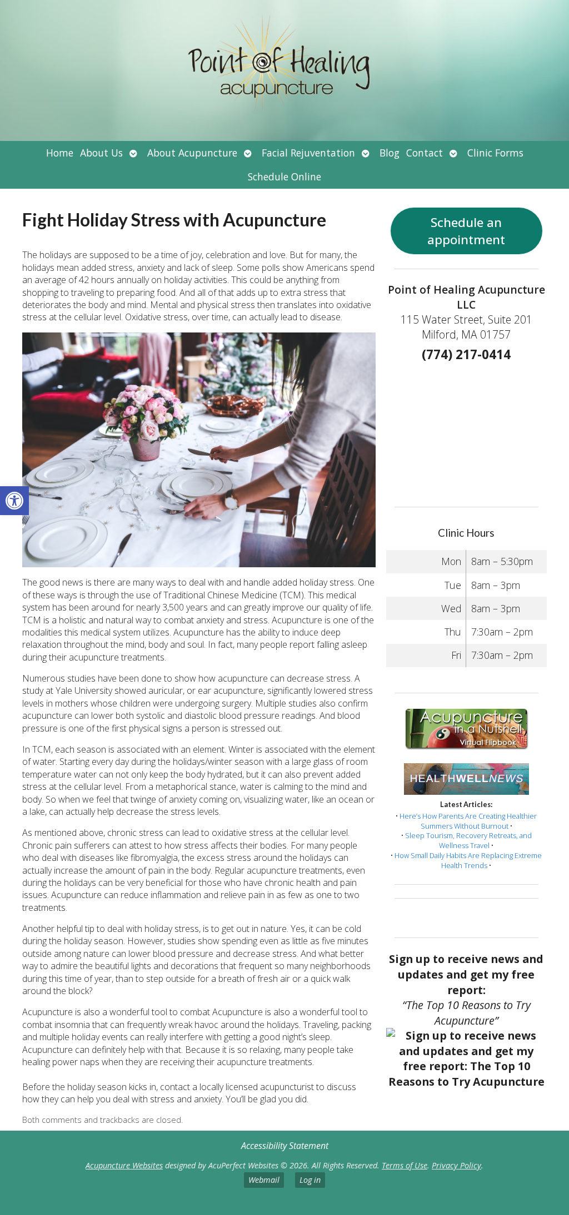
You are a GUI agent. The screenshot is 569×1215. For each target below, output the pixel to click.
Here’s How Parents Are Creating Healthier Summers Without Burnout (468, 821)
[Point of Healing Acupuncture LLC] (284, 70)
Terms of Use (404, 1165)
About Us (101, 152)
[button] (14, 500)
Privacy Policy (456, 1165)
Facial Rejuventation (308, 152)
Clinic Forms (495, 152)
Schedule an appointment (466, 231)
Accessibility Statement (284, 1146)
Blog (390, 152)
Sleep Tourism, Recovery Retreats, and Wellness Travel (468, 840)
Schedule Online (284, 176)
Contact (424, 152)
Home (59, 152)
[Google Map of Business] (466, 430)
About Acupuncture (192, 152)
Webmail (263, 1179)
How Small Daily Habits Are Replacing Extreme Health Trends (468, 860)
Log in (310, 1179)
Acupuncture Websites (124, 1165)
